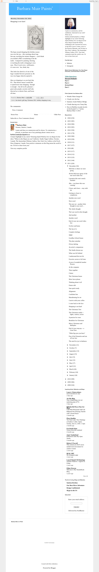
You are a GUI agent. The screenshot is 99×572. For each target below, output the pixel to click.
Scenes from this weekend (74, 430)
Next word (72, 201)
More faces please (74, 279)
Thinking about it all (75, 282)
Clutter (71, 273)
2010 (69, 379)
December (72, 166)
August (71, 354)
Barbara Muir (21, 125)
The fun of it (73, 229)
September (72, 351)
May (71, 363)
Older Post (57, 114)
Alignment (72, 291)
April (71, 366)
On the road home (74, 226)
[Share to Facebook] (41, 98)
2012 (69, 160)
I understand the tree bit (76, 256)
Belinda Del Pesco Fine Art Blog (75, 407)
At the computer (74, 267)
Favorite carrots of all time (77, 259)
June (71, 360)
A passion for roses (75, 317)
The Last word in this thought (78, 212)
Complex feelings (74, 232)
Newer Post (14, 114)
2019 (69, 139)
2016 (69, 148)
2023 (69, 127)
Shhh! (71, 235)
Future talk (72, 285)
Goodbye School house (76, 238)
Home (36, 114)
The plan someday (74, 241)
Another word (73, 218)
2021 (69, 133)
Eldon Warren (71, 468)
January (72, 375)
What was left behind (75, 253)
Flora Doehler (71, 418)
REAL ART (70, 453)
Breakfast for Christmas (76, 320)
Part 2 (67, 83)
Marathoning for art (75, 297)
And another (73, 215)
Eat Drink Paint (72, 428)
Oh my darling (73, 244)
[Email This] (37, 98)
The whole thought (75, 209)
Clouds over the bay (73, 99)
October (72, 348)
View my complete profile (18, 148)
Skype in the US (72, 490)
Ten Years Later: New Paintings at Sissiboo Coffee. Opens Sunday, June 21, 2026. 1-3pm (76, 421)
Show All (85, 476)
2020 (69, 136)
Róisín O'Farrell (72, 443)
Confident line (73, 294)
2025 (69, 121)
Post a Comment (17, 110)
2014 (69, 154)
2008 (69, 385)
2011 (69, 163)
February (72, 372)
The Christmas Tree (75, 309)
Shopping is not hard (75, 306)
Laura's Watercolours (74, 392)
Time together (73, 270)
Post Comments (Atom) (26, 118)
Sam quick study (74, 288)
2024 (69, 124)
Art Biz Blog (71, 398)
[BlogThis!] (38, 98)
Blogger (53, 568)
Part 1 (67, 81)
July (70, 357)
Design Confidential (73, 488)
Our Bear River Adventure (75, 485)
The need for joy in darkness (78, 341)
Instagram (70, 66)
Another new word (74, 198)
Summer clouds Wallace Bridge (77, 102)
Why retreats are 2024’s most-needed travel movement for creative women (75, 446)
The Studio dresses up (76, 250)
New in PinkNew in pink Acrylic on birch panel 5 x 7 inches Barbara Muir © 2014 (77, 109)
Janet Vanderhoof (72, 435)
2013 (69, 157)
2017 (69, 145)
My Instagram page (72, 455)
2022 (69, 130)
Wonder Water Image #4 (74, 96)
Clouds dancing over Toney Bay (77, 104)
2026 (69, 118)
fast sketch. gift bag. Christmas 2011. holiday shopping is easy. (33, 100)
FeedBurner (80, 510)
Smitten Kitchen (72, 483)
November (72, 345)
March (71, 369)
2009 (69, 382)
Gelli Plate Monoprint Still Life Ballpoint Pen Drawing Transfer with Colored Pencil (76, 411)
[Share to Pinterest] (43, 98)
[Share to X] (40, 98)
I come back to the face (76, 303)
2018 (69, 142)
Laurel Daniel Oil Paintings (76, 460)
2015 (69, 151)
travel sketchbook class (73, 393)
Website (69, 63)
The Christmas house (75, 276)
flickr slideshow (53, 564)
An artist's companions (76, 247)
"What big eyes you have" (77, 333)
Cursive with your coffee (76, 300)
